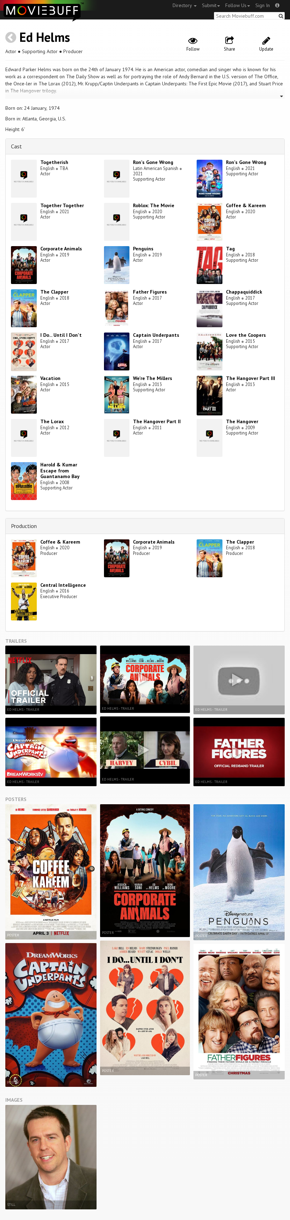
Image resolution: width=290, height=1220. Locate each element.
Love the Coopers (246, 335)
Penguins (143, 248)
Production (24, 525)
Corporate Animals (61, 248)
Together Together (62, 205)
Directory (183, 5)
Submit (209, 5)
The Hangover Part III (250, 378)
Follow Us (235, 5)
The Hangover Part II (157, 421)
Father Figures (150, 292)
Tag (230, 248)
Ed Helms (44, 37)
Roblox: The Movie (153, 205)
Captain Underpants (156, 335)
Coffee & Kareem (246, 205)
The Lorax (52, 421)
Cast (16, 146)
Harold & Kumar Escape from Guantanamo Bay (60, 470)
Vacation (50, 378)
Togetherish (54, 162)
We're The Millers (152, 378)
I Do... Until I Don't (61, 335)
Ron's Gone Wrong (153, 162)
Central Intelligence (63, 585)
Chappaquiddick (244, 292)
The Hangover (242, 421)
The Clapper (54, 292)
